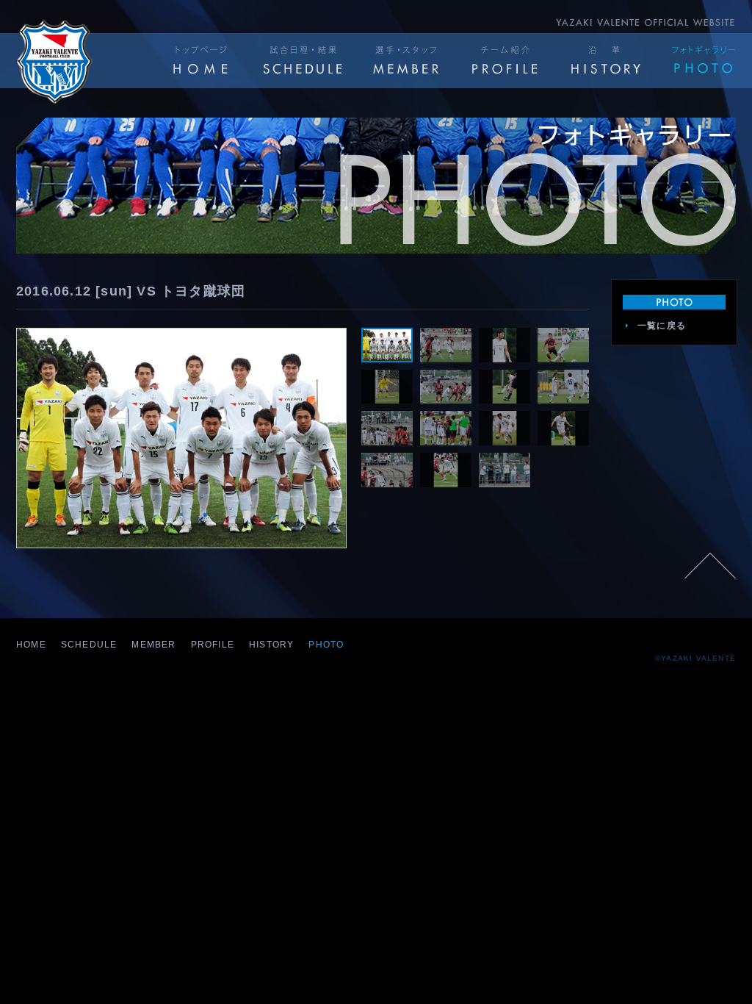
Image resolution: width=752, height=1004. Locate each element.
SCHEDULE (89, 644)
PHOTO (326, 644)
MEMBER (153, 644)
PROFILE (212, 644)
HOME (31, 644)
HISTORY (271, 644)
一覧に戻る (661, 325)
